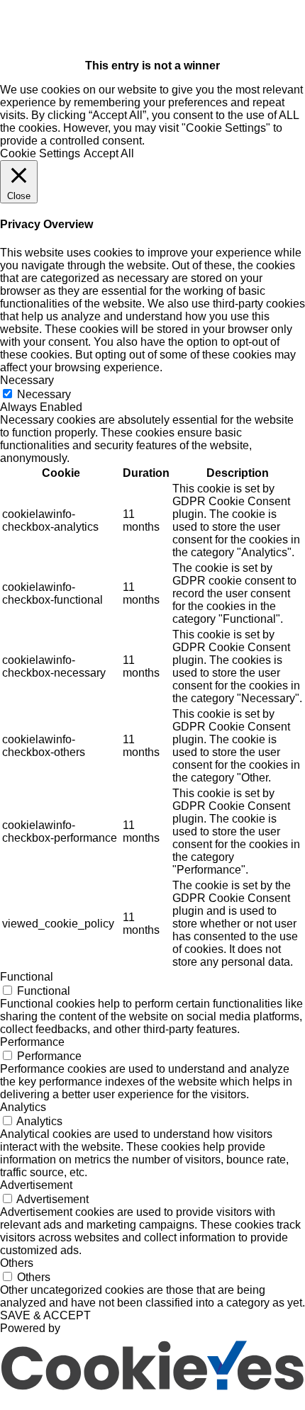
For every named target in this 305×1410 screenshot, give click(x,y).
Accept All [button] (109, 153)
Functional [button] (26, 977)
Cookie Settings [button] (40, 153)
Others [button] (16, 1263)
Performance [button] (32, 1042)
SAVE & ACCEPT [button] (45, 1315)
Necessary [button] (27, 380)
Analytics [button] (23, 1107)
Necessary (44, 394)
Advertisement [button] (36, 1185)
